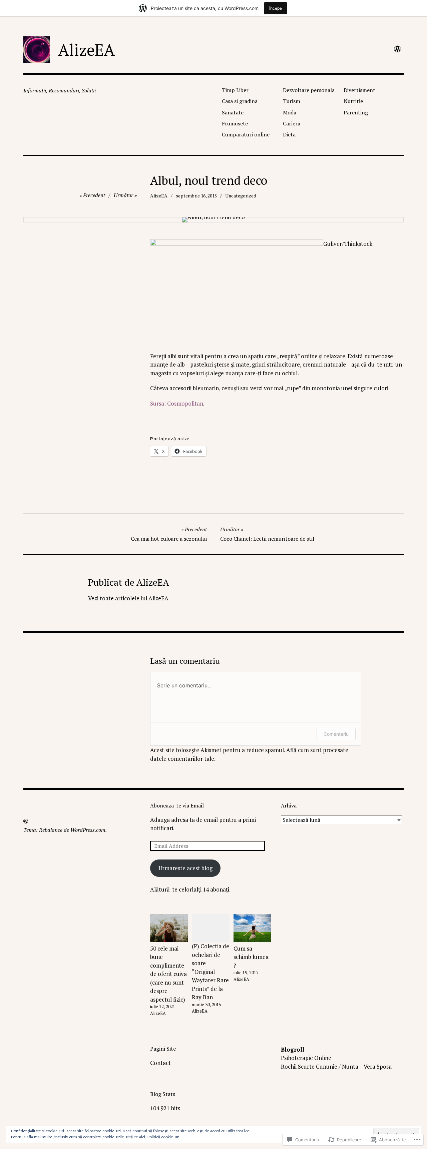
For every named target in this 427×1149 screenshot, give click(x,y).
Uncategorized (240, 195)
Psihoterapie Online (306, 1058)
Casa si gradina (240, 101)
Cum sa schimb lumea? (251, 957)
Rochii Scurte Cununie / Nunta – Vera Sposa (336, 1066)
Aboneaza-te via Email (177, 805)
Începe (275, 8)
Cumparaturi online (246, 134)
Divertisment (359, 90)
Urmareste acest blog (185, 868)
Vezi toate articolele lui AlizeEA (128, 598)
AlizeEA (86, 49)
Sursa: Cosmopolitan (176, 403)
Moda (289, 112)
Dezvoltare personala (309, 90)
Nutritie (353, 101)
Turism (291, 101)
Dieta (289, 134)
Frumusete (235, 123)
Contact (160, 1063)
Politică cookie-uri (163, 1136)
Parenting (356, 112)
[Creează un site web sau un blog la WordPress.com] (25, 821)
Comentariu (336, 734)
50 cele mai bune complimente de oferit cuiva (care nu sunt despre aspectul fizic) (168, 974)
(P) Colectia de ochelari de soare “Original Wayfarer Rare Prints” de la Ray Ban (210, 971)
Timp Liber (235, 90)
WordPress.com (87, 829)
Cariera (291, 123)
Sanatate (233, 112)
